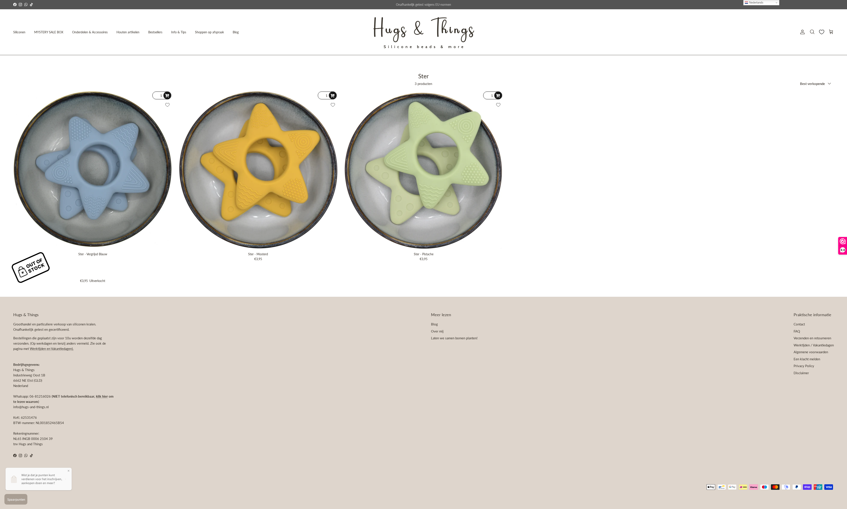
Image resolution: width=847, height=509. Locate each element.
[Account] (801, 32)
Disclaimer (801, 373)
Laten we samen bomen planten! (454, 338)
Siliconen (19, 32)
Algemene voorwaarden (811, 352)
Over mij (437, 331)
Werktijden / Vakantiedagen (814, 345)
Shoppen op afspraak (209, 32)
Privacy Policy (804, 366)
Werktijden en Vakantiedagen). (52, 349)
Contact (799, 324)
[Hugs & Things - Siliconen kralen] (423, 32)
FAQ (797, 331)
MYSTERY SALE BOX (48, 32)
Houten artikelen (127, 32)
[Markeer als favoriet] (167, 105)
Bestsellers (155, 32)
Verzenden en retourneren (812, 338)
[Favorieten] (821, 32)
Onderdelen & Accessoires (90, 32)
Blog (236, 32)
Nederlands (755, 2)
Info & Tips (178, 32)
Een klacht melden (807, 359)
